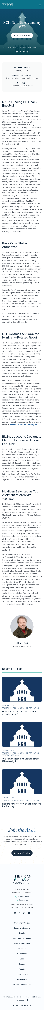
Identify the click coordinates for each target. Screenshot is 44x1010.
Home (4, 47)
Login (22, 959)
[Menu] (39, 4)
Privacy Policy (22, 974)
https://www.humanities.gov (23, 425)
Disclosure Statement (22, 985)
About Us (22, 949)
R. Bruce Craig (22, 18)
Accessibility (22, 979)
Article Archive (13, 47)
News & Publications (22, 944)
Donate (22, 969)
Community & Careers (22, 938)
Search (22, 964)
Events (22, 933)
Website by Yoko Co (22, 1006)
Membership (22, 954)
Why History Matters (22, 923)
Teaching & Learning (22, 928)
